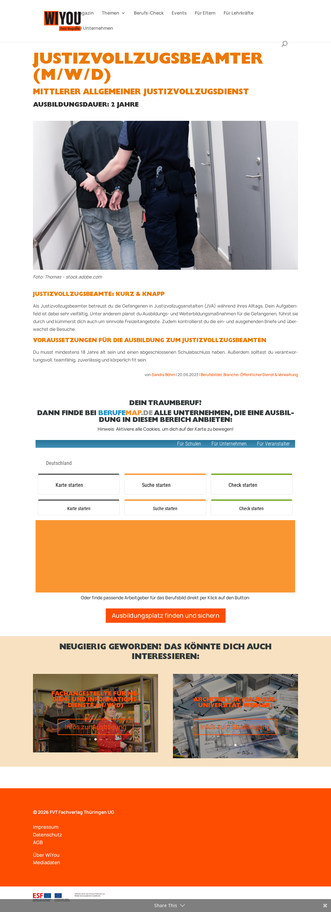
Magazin (84, 13)
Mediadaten (46, 862)
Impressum (46, 826)
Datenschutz (47, 834)
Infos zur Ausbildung (95, 726)
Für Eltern (205, 13)
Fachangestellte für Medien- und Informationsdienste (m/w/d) (95, 700)
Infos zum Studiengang (235, 726)
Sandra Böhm (163, 374)
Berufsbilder (211, 374)
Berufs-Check (149, 13)
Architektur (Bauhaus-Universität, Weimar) (235, 703)
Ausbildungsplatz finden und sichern (165, 615)
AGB (38, 842)
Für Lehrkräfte (238, 13)
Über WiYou (46, 855)
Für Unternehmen (94, 28)
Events (179, 13)
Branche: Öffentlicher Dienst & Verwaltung (260, 374)
